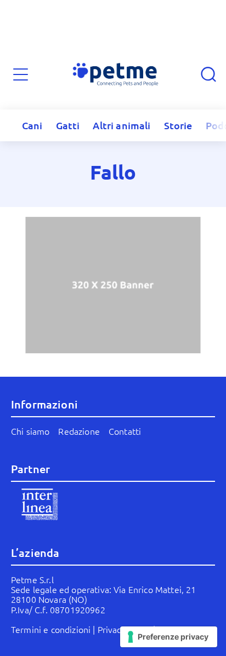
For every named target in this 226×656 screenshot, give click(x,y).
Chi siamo (30, 431)
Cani (32, 125)
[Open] (20, 74)
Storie (178, 125)
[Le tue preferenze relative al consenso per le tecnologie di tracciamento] (168, 636)
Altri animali (121, 125)
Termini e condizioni (51, 629)
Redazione (78, 431)
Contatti (125, 431)
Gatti (68, 125)
